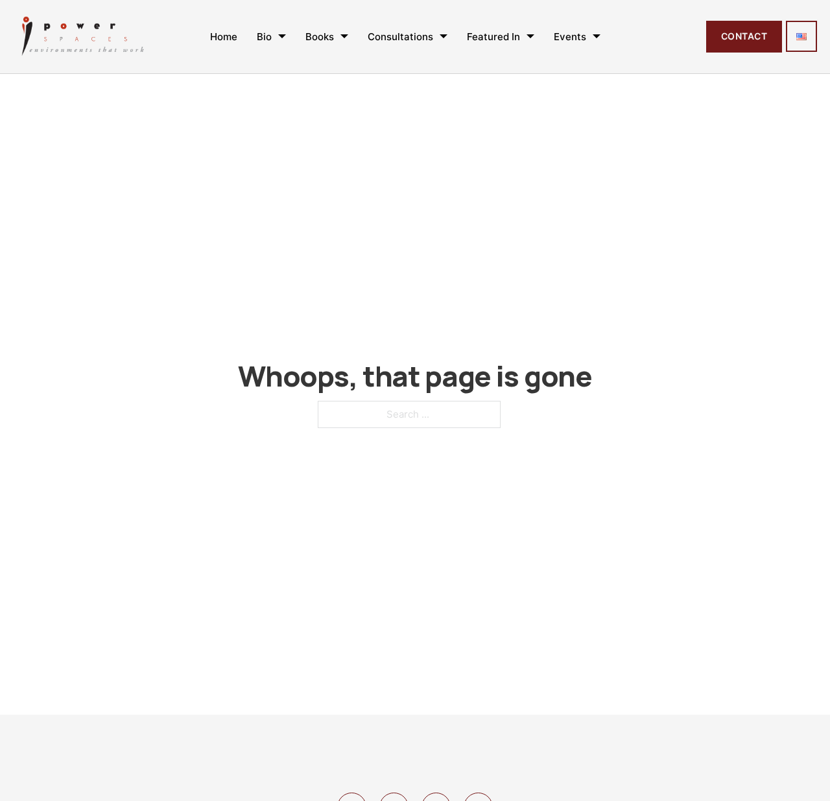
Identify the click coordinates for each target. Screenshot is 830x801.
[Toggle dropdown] (282, 36)
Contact (744, 36)
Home (223, 36)
